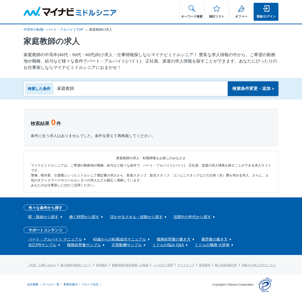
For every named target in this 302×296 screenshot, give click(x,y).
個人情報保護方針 (226, 265)
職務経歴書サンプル (84, 245)
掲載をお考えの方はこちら (259, 265)
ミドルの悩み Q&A (168, 245)
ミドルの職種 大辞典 (212, 245)
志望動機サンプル (127, 245)
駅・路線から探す (43, 217)
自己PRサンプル (42, 245)
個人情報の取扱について (76, 265)
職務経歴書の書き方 (174, 239)
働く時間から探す (84, 217)
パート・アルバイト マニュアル (55, 239)
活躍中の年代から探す (192, 217)
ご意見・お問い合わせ (42, 265)
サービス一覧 (50, 284)
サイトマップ (185, 265)
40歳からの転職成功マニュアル (119, 239)
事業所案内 (70, 284)
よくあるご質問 (163, 265)
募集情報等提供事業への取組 (130, 265)
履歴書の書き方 (214, 239)
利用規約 (101, 265)
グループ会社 (90, 284)
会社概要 (32, 284)
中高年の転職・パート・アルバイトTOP (53, 29)
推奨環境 (204, 265)
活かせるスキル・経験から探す (136, 217)
